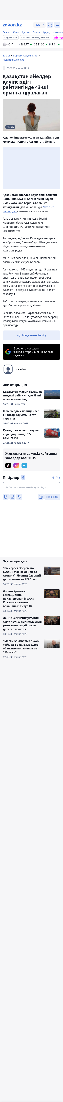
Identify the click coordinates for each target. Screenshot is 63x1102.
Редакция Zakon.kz (13, 59)
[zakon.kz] (12, 24)
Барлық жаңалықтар (25, 55)
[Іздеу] (50, 25)
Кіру (57, 477)
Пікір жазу (52, 496)
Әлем (16, 32)
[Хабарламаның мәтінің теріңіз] (31, 487)
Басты (6, 55)
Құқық (46, 32)
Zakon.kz (48, 207)
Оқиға (36, 32)
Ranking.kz (10, 211)
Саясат (7, 32)
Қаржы (26, 32)
